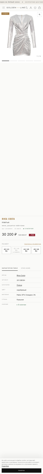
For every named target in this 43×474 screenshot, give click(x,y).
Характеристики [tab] (10, 268)
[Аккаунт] (30, 7)
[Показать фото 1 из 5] (5, 61)
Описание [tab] (26, 268)
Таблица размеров (32, 244)
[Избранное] (35, 7)
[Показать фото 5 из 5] (37, 61)
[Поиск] (26, 7)
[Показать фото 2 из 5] (13, 61)
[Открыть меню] (3, 7)
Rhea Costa (21, 275)
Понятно (21, 470)
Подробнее (5, 466)
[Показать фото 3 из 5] (21, 61)
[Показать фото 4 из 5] (29, 61)
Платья (19, 285)
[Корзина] (39, 7)
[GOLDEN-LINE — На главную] (16, 7)
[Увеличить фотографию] (39, 14)
